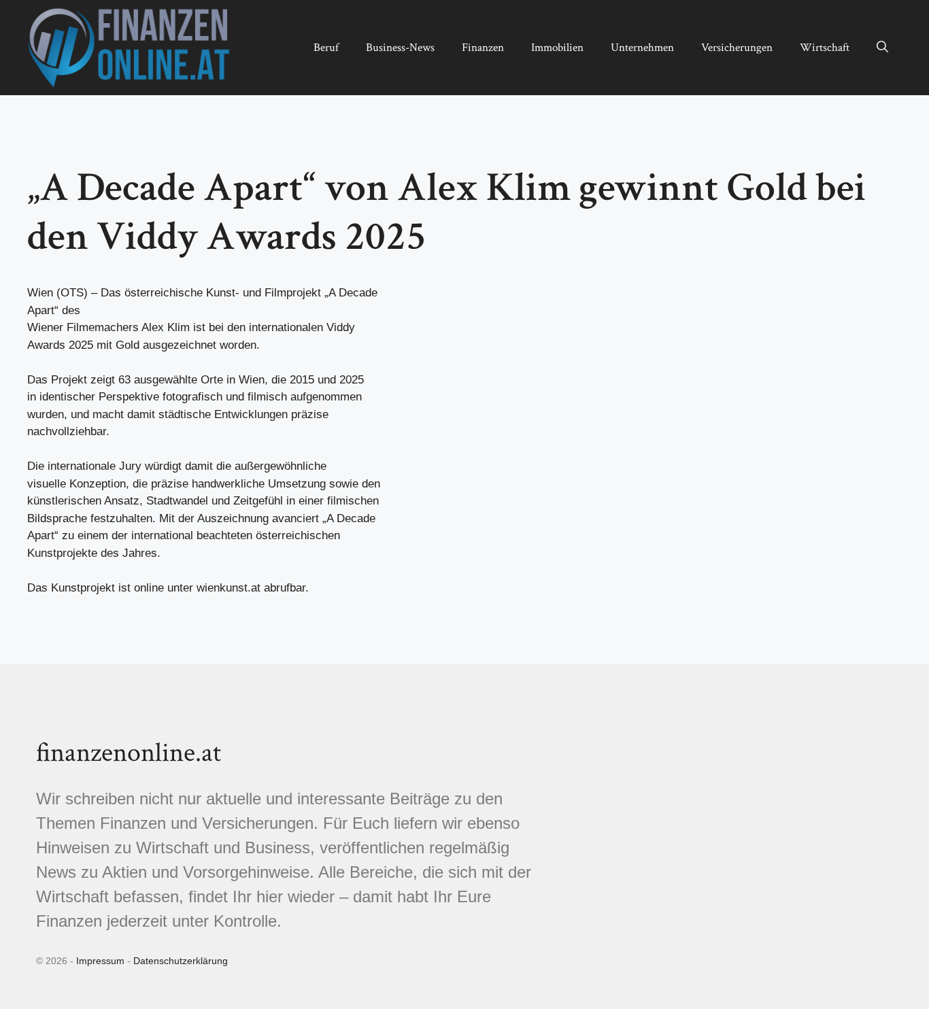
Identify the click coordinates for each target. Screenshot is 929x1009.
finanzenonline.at (128, 752)
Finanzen (483, 47)
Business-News (400, 47)
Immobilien (557, 47)
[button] (882, 47)
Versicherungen (737, 47)
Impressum (100, 960)
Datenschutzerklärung (180, 960)
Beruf (326, 47)
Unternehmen (642, 47)
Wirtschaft (824, 47)
